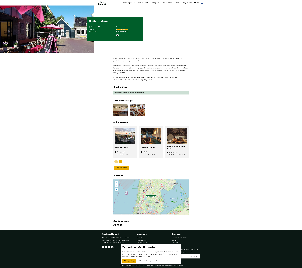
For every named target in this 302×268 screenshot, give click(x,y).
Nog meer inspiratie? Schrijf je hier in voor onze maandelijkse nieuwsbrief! (185, 251)
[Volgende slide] (120, 161)
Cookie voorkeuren (139, 265)
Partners (181, 265)
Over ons (175, 242)
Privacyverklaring (155, 265)
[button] (151, 197)
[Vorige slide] (116, 161)
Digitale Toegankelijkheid (166, 265)
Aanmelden (193, 256)
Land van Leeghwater (143, 242)
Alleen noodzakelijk (145, 261)
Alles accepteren (129, 261)
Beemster (140, 238)
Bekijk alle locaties (121, 168)
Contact (174, 240)
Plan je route (93, 32)
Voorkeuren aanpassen (163, 261)
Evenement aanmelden (179, 238)
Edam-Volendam (142, 240)
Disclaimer (147, 265)
